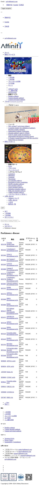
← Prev (7, 402)
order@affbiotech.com (25, 449)
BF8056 (3, 366)
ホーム (7, 52)
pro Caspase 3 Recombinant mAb (12, 260)
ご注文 (10, 202)
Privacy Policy (9, 440)
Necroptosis (11, 179)
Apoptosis (11, 177)
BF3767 (3, 288)
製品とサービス (10, 54)
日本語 (21, 5)
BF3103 (3, 250)
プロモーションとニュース (14, 101)
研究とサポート (10, 141)
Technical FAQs (9, 438)
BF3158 (3, 244)
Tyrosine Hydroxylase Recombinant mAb (12, 244)
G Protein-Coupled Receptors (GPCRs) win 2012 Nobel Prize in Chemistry (23, 139)
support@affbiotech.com (27, 455)
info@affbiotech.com (24, 451)
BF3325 (3, 334)
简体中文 (9, 5)
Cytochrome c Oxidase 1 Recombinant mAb (12, 273)
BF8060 (3, 377)
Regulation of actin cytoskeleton (18, 182)
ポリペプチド (9, 217)
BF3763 (3, 344)
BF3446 (3, 355)
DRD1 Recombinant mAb (12, 299)
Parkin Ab (10, 372)
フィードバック (13, 170)
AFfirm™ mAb (13, 89)
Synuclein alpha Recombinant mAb (12, 333)
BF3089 (3, 269)
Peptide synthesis (13, 96)
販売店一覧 (12, 204)
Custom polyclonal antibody (16, 99)
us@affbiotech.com (11, 1)
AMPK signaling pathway (16, 192)
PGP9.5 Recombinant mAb (12, 339)
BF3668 (3, 328)
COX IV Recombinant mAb (12, 264)
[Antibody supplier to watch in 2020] (13, 480)
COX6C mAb (11, 377)
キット (10, 85)
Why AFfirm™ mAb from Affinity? (19, 126)
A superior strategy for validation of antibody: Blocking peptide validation (21, 128)
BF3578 (3, 274)
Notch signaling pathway (15, 187)
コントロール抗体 (14, 81)
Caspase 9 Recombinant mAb (12, 269)
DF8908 (3, 392)
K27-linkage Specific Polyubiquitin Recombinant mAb (12, 311)
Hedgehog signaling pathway (17, 189)
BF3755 (3, 294)
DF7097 (3, 397)
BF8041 (3, 382)
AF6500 (3, 372)
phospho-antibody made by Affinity (19, 133)
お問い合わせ (9, 196)
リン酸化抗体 (12, 91)
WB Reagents (12, 92)
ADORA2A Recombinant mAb (12, 317)
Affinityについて (13, 198)
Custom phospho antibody (16, 98)
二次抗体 (11, 79)
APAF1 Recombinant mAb (12, 322)
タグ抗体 (11, 83)
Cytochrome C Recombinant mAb (12, 249)
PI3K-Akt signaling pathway (17, 191)
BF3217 (3, 311)
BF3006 (3, 260)
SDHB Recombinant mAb (12, 288)
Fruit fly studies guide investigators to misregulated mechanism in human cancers (21, 135)
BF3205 (3, 264)
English (16, 5)
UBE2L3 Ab (10, 386)
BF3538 (3, 323)
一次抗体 (11, 77)
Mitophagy (11, 175)
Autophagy (11, 174)
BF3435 (3, 339)
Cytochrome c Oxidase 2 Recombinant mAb (12, 279)
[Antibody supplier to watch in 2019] (5, 480)
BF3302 (3, 255)
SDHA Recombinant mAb (12, 328)
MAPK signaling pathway (16, 184)
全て (6, 211)
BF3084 (3, 305)
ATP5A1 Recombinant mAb (12, 293)
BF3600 (3, 299)
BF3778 (3, 279)
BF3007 (3, 284)
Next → (7, 404)
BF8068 (3, 361)
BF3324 (3, 350)
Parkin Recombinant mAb (12, 304)
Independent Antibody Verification (18, 131)
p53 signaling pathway (15, 180)
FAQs (10, 166)
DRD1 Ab (10, 397)
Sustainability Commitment (13, 442)
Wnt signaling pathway (15, 185)
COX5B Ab (10, 392)
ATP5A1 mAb (11, 361)
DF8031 (3, 386)
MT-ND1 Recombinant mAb (12, 344)
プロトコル (12, 168)
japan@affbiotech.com (20, 453)
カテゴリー (8, 226)
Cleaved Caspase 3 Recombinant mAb (12, 283)
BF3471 (3, 317)
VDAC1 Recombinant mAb (12, 255)
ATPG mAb (10, 366)
